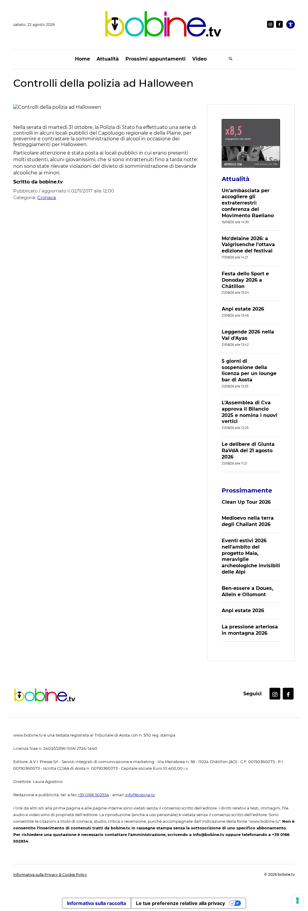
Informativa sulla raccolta (96, 903)
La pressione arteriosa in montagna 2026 (250, 630)
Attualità (108, 59)
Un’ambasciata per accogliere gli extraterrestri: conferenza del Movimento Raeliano (248, 203)
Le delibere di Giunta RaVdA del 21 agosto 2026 (248, 450)
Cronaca (46, 197)
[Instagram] (270, 24)
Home (82, 59)
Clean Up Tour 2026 (246, 502)
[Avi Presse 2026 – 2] (251, 143)
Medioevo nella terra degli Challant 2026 (248, 521)
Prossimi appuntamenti (155, 59)
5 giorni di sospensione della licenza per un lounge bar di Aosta (249, 370)
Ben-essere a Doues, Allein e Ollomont (247, 591)
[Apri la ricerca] (230, 59)
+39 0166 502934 (93, 795)
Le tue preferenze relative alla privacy (180, 903)
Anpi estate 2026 (243, 309)
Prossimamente (247, 490)
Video (199, 59)
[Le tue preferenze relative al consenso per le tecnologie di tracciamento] (297, 900)
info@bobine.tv (140, 795)
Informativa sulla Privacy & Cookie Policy (50, 874)
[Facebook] (279, 24)
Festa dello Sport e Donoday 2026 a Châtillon (245, 280)
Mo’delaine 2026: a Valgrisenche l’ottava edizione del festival (248, 245)
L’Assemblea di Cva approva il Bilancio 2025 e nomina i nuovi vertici (249, 412)
